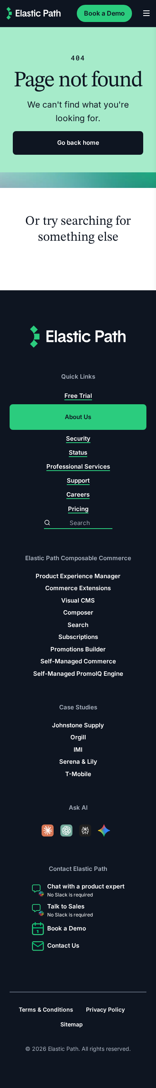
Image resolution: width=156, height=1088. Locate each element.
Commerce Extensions (78, 588)
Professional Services (78, 466)
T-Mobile (78, 774)
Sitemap (71, 1024)
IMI (78, 749)
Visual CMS (78, 600)
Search (78, 625)
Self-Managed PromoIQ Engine (78, 673)
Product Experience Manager (78, 576)
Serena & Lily (78, 761)
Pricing (78, 509)
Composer (78, 612)
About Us (78, 417)
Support (78, 480)
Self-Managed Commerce (78, 661)
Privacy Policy (105, 1009)
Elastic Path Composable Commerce (78, 558)
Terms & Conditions (46, 1009)
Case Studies (78, 707)
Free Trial (78, 395)
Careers (78, 494)
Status (78, 452)
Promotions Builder (78, 649)
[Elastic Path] (33, 13)
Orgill (78, 737)
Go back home (78, 142)
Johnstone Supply (78, 725)
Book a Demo (104, 13)
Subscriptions (78, 637)
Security (78, 438)
